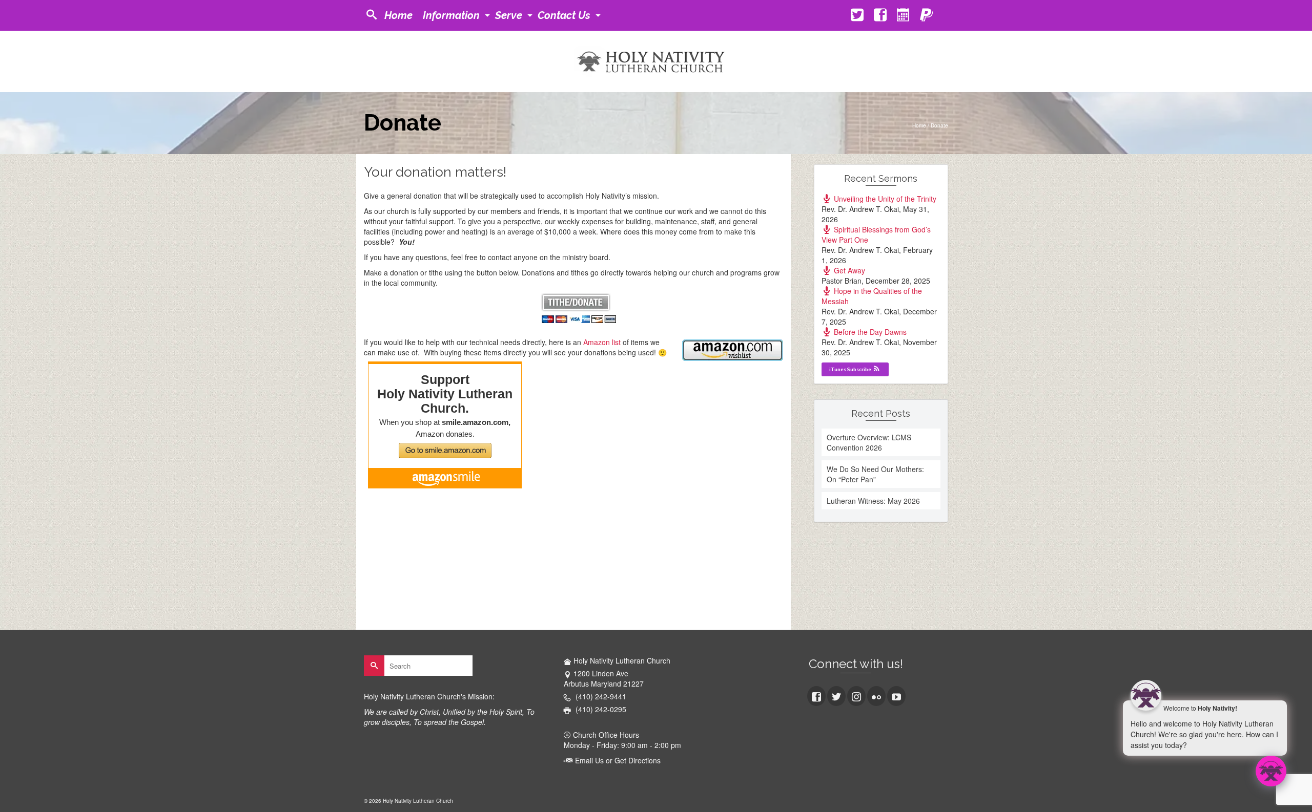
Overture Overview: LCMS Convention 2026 (869, 442)
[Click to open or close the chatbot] (1271, 771)
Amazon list (602, 342)
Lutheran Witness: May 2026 (873, 501)
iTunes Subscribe (850, 369)
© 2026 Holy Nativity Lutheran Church (408, 800)
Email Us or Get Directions (617, 760)
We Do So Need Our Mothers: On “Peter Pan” (875, 474)
